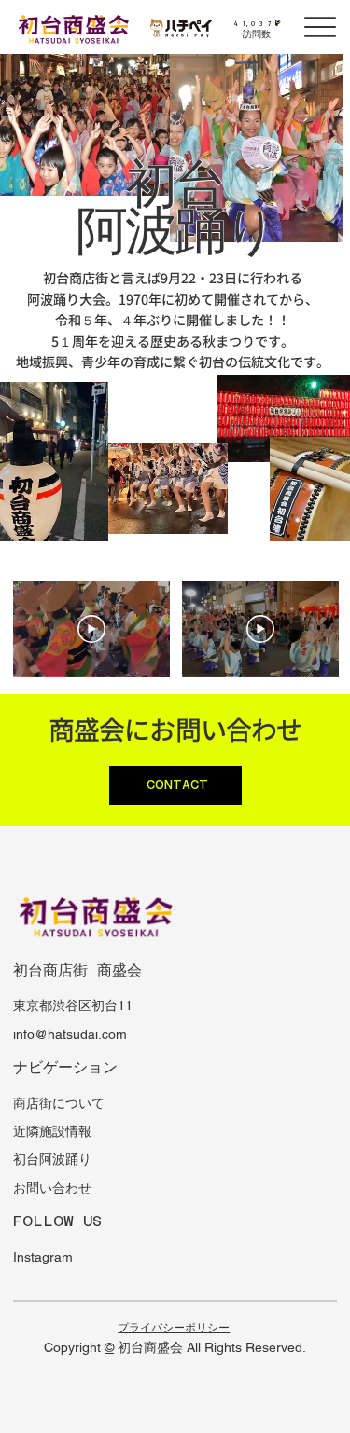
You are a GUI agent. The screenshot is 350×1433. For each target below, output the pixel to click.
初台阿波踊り (52, 1159)
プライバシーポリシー (174, 1327)
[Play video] (91, 629)
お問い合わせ (52, 1188)
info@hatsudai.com (70, 1034)
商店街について (59, 1103)
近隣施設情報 (52, 1131)
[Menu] (320, 27)
